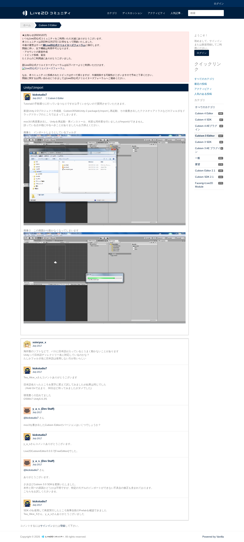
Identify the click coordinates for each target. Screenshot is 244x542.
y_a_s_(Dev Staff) (43, 408)
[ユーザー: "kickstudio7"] (27, 96)
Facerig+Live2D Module (208, 185)
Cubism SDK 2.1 (208, 176)
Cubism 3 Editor (56, 98)
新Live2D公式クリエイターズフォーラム (64, 45)
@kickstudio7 (31, 417)
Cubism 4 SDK (208, 119)
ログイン (219, 3)
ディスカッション (132, 13)
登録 (62, 525)
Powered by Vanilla (213, 536)
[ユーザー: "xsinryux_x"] (27, 344)
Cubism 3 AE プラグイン (208, 150)
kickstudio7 (40, 94)
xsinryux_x (39, 342)
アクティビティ (156, 13)
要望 (208, 164)
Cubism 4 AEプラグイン (208, 127)
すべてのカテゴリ (204, 78)
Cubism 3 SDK (208, 142)
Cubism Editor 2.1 (208, 170)
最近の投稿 (200, 83)
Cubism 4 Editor (208, 113)
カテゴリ (112, 13)
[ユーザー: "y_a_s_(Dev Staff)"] (27, 410)
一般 (208, 158)
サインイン (46, 525)
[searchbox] (206, 13)
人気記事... (177, 13)
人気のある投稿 (203, 93)
